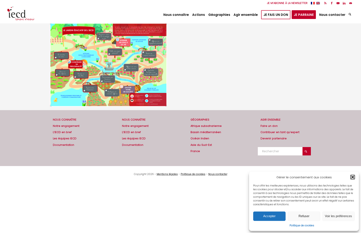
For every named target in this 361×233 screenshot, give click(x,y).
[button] (353, 177)
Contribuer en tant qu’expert (280, 132)
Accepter (269, 216)
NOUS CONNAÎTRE (64, 120)
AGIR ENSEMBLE (271, 120)
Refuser (304, 216)
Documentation (63, 145)
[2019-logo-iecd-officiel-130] (20, 14)
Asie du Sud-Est (201, 145)
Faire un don (269, 126)
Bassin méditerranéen (206, 132)
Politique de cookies (302, 225)
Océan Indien (200, 138)
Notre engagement (66, 126)
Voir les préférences (338, 216)
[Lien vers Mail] (350, 3)
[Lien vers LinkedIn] (344, 3)
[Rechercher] (350, 14)
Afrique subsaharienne (206, 126)
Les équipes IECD (64, 138)
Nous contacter (217, 174)
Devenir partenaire (274, 138)
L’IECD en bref (62, 132)
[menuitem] (286, 3)
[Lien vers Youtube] (338, 3)
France (195, 151)
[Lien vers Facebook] (332, 3)
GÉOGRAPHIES (200, 120)
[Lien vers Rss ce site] (325, 3)
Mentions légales (167, 174)
